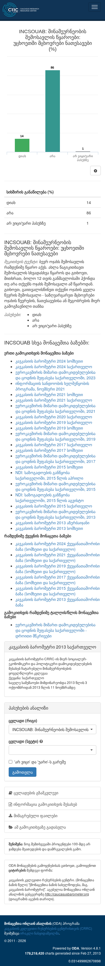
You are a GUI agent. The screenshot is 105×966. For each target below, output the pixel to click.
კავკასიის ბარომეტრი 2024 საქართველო (53, 366)
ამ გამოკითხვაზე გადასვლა (40, 827)
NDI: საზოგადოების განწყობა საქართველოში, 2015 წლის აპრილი (49, 475)
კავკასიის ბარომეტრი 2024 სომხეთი (49, 361)
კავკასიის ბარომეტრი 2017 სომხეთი (49, 450)
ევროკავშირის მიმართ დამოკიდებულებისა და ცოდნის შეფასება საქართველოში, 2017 (55, 458)
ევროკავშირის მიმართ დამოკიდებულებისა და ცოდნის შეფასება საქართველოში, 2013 (55, 514)
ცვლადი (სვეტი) (23, 741)
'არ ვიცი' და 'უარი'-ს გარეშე (40, 761)
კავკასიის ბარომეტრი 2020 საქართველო (53, 416)
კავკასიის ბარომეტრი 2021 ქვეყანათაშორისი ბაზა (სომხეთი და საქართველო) (57, 557)
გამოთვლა (22, 772)
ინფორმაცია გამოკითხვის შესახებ (45, 804)
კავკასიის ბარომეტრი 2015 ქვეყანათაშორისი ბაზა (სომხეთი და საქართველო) (57, 590)
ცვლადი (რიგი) (23, 720)
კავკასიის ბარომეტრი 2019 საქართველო (53, 422)
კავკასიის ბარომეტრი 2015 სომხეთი (49, 467)
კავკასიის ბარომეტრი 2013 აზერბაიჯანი (52, 522)
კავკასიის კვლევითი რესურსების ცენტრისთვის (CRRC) (48, 928)
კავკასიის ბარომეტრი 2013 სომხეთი (49, 528)
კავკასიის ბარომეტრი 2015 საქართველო (53, 506)
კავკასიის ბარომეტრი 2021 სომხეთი (49, 394)
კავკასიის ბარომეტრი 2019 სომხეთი (49, 428)
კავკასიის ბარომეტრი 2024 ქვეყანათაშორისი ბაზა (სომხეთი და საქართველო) (57, 546)
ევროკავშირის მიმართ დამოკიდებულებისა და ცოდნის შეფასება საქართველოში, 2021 (55, 408)
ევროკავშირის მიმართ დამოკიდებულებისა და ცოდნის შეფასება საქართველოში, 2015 (55, 486)
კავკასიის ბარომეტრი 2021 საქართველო (53, 400)
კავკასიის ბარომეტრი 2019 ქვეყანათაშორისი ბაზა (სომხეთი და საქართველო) (57, 568)
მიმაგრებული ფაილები (35, 815)
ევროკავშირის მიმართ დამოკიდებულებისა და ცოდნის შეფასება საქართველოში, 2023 (55, 374)
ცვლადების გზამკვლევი (36, 792)
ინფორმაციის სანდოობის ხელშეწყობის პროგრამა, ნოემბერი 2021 (52, 386)
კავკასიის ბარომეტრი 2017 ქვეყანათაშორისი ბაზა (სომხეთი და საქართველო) (57, 579)
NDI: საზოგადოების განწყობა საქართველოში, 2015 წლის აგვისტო (49, 497)
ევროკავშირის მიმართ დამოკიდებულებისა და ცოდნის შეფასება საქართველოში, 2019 (55, 436)
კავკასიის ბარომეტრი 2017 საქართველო (53, 444)
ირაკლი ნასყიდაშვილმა (39, 933)
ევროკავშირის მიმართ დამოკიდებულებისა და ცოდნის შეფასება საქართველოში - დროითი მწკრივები (55, 630)
